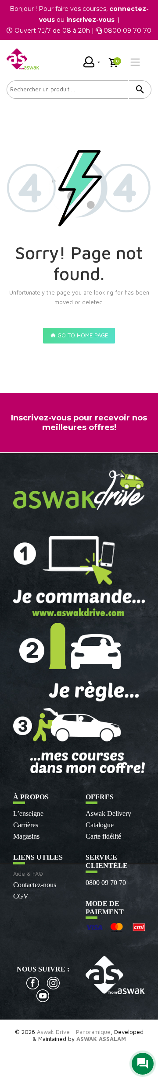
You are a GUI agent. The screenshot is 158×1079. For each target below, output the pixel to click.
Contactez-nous (34, 884)
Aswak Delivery (108, 813)
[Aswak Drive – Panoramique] (23, 59)
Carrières (25, 825)
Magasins (26, 836)
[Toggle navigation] (135, 62)
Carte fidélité (103, 836)
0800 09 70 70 (106, 882)
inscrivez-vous (90, 20)
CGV (21, 896)
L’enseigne (28, 813)
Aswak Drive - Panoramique (74, 1031)
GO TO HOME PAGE (82, 335)
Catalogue (100, 825)
